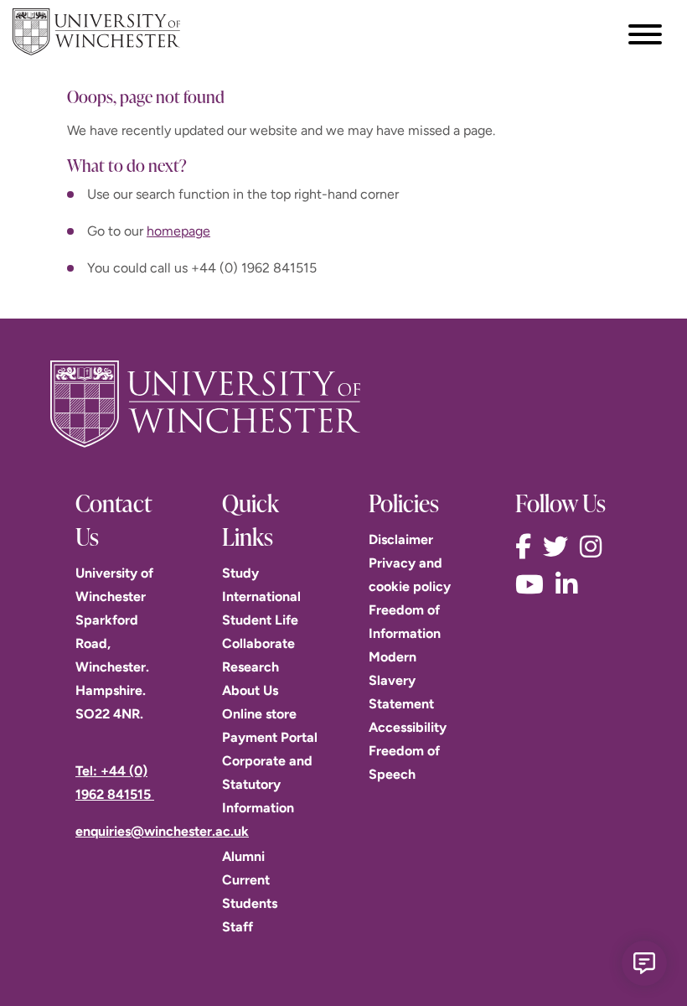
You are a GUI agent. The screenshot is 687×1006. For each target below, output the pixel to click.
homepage (178, 231)
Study (240, 573)
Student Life (260, 620)
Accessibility (408, 727)
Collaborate (258, 643)
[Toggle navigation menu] (645, 34)
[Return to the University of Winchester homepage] (343, 404)
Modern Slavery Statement (401, 680)
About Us (250, 690)
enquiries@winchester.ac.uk (162, 831)
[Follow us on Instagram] (595, 547)
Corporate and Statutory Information (267, 784)
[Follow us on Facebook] (527, 547)
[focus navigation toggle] (645, 34)
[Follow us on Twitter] (559, 547)
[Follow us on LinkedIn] (570, 584)
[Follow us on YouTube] (533, 584)
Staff (237, 927)
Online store (259, 714)
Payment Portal (270, 737)
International (261, 596)
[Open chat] (644, 963)
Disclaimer (401, 539)
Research (250, 667)
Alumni (243, 856)
